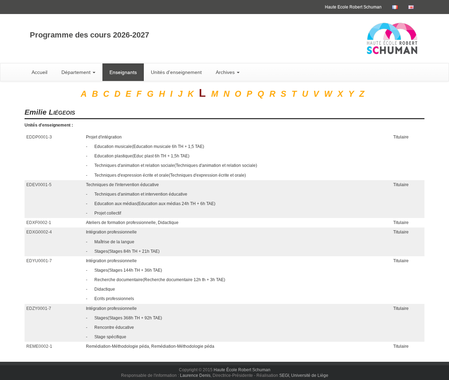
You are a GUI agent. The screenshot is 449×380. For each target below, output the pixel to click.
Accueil (39, 72)
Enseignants (123, 72)
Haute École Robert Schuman (242, 369)
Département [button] (76, 72)
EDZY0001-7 (38, 308)
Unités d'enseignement (176, 72)
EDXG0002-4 (39, 232)
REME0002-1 (39, 346)
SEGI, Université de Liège (303, 375)
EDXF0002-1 (38, 222)
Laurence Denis (195, 375)
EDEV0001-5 (39, 184)
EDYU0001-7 (39, 260)
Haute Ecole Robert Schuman (353, 7)
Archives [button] (226, 72)
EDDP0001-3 (39, 137)
